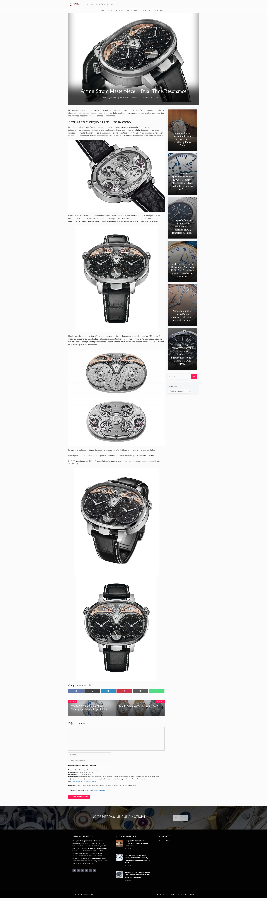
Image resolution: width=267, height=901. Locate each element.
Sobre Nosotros (162, 894)
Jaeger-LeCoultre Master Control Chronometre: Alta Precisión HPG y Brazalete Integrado (182, 226)
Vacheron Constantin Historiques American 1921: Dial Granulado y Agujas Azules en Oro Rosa (182, 270)
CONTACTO (146, 11)
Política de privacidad (96, 790)
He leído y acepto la (88, 790)
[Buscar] (194, 376)
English (159, 11)
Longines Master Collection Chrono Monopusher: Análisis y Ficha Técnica (182, 139)
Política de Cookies (188, 894)
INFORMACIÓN (164, 841)
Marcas (119, 11)
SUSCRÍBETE (180, 818)
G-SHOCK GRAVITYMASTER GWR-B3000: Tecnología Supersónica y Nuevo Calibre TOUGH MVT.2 (182, 354)
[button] (168, 10)
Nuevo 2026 (104, 11)
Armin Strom (159, 98)
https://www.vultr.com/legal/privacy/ (84, 781)
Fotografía (132, 11)
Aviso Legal (174, 894)
